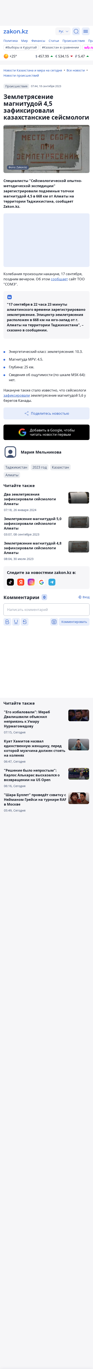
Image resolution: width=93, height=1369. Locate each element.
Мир (24, 41)
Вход (86, 597)
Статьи (54, 41)
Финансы (38, 41)
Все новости (76, 70)
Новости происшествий (21, 75)
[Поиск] (76, 31)
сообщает (59, 279)
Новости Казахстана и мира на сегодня (32, 70)
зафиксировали (16, 395)
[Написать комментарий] (46, 609)
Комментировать (74, 622)
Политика (10, 41)
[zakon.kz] (15, 31)
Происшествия (74, 41)
